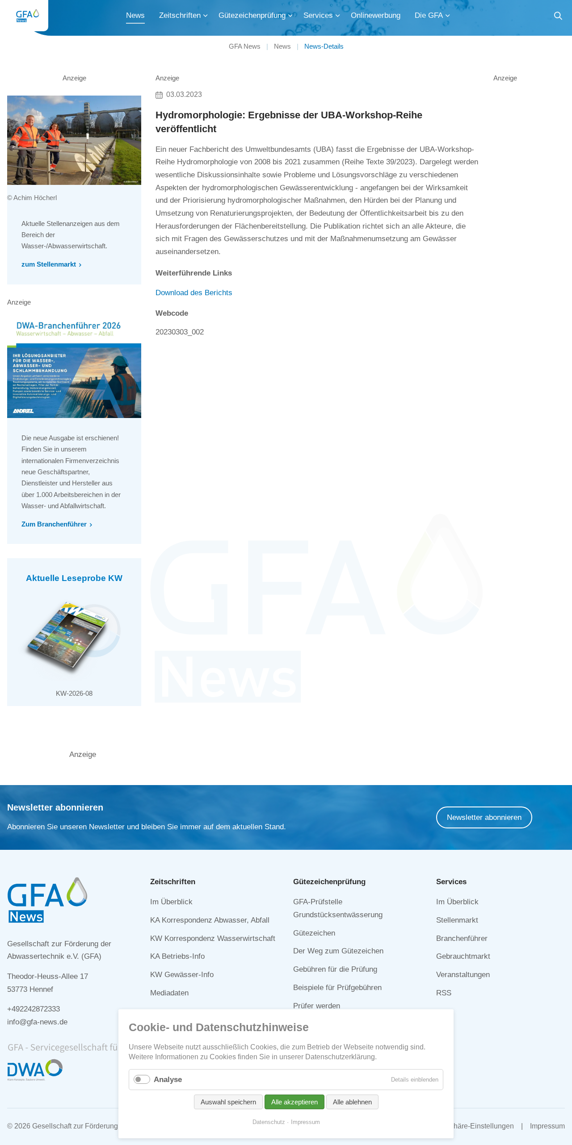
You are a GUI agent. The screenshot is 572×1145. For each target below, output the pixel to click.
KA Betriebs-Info (177, 956)
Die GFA (429, 15)
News (135, 15)
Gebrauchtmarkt (463, 956)
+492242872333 (33, 1009)
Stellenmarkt (457, 920)
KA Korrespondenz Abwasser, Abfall (209, 920)
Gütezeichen (314, 933)
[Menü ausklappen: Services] (337, 15)
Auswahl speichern (228, 1102)
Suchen (558, 17)
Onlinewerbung (375, 15)
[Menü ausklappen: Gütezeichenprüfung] (290, 15)
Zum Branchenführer (54, 524)
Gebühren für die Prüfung (335, 969)
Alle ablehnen (352, 1102)
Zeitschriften (180, 15)
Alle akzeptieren (294, 1102)
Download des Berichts (194, 292)
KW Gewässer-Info (182, 974)
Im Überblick (171, 902)
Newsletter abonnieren (484, 817)
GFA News (245, 46)
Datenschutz (268, 1122)
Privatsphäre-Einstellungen (471, 1126)
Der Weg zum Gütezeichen (338, 951)
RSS (443, 993)
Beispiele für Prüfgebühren (337, 987)
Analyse (168, 1079)
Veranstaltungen (463, 974)
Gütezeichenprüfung (252, 15)
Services (318, 15)
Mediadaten (169, 993)
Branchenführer (462, 938)
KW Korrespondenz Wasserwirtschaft (212, 938)
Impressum (547, 1126)
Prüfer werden (316, 1006)
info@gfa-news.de (37, 1022)
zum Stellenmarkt (48, 264)
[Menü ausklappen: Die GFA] (447, 15)
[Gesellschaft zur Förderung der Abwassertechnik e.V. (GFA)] (27, 15)
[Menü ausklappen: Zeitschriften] (205, 15)
